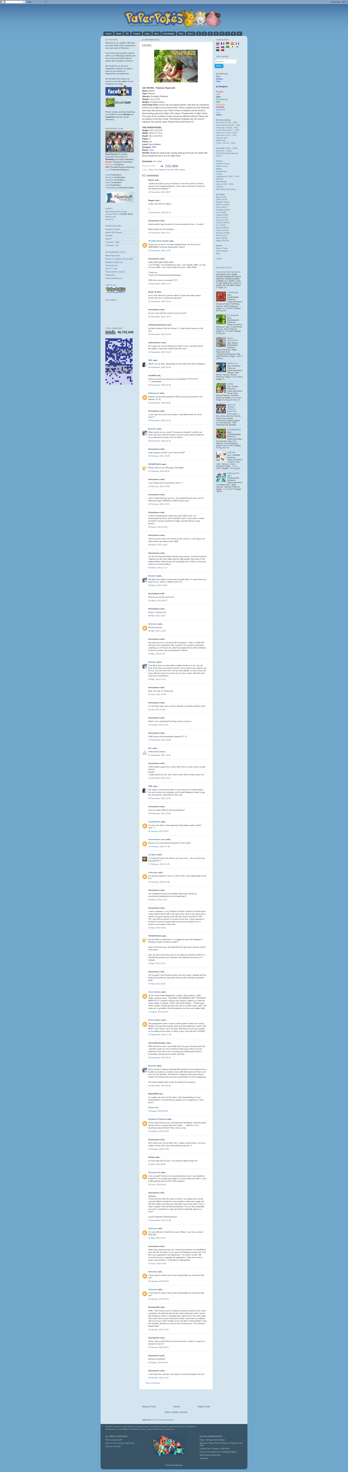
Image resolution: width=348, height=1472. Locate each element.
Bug (218, 197)
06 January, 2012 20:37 (158, 831)
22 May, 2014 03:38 (156, 1164)
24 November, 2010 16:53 (159, 367)
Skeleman (109, 177)
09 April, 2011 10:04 (156, 616)
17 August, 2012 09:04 (158, 1012)
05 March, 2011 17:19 (157, 568)
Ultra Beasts (221, 182)
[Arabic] (218, 50)
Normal (170, 170)
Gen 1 (190, 33)
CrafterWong (110, 188)
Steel (218, 238)
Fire (218, 212)
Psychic (219, 233)
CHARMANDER (234, 430)
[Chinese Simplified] (223, 50)
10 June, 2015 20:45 (157, 1264)
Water (218, 241)
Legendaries (221, 176)
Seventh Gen (221, 138)
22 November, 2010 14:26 (159, 317)
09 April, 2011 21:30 (156, 631)
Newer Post (149, 1406)
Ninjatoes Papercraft (114, 262)
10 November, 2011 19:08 (159, 740)
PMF (176, 170)
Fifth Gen (220, 133)
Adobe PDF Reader (113, 232)
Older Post (204, 1406)
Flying (218, 215)
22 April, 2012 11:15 (156, 963)
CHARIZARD (232, 293)
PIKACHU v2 (232, 363)
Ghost (218, 218)
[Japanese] (233, 47)
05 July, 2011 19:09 (156, 710)
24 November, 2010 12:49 (159, 352)
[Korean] (238, 47)
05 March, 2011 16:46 (157, 545)
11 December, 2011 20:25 (159, 778)
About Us (109, 219)
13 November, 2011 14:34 (159, 755)
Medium (162, 170)
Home (108, 33)
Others (219, 115)
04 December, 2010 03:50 (159, 403)
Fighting (219, 210)
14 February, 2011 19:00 (159, 486)
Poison (219, 230)
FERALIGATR (233, 473)
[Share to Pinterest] (176, 166)
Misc (156, 33)
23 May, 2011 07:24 (156, 679)
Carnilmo (109, 180)
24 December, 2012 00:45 (159, 1086)
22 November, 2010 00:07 (159, 192)
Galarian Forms (223, 164)
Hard (218, 81)
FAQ (181, 33)
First (156, 170)
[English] (218, 44)
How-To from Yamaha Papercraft (119, 1443)
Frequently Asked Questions (228, 272)
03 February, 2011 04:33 (159, 471)
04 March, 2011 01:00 (157, 527)
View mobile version (176, 1412)
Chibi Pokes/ (221, 153)
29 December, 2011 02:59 (159, 813)
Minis (218, 151)
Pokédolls (220, 148)
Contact (136, 33)
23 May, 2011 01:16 (156, 654)
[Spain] (233, 44)
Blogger (179, 1465)
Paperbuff (220, 110)
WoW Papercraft (112, 256)
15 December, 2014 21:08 (159, 1220)
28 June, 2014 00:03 (157, 1185)
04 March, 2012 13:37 (157, 900)
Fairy (218, 207)
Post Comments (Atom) (164, 1420)
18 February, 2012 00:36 (159, 882)
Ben (150, 748)
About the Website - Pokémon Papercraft (231, 408)
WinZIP (108, 239)
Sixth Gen (220, 135)
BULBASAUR (233, 315)
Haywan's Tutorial (113, 1446)
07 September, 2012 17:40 (159, 1035)
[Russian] (223, 47)
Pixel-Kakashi (222, 99)
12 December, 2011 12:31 (159, 798)
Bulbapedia (110, 275)
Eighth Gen (221, 140)
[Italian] (238, 44)
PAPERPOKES (154, 464)
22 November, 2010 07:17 (159, 233)
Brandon (152, 429)
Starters (219, 161)
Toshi (107, 175)
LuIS (107, 185)
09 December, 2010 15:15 (159, 441)
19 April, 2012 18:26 (157, 928)
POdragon (220, 105)
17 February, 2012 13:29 (159, 864)
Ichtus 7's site (111, 269)
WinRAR (109, 236)
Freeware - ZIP (111, 245)
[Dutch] (218, 47)
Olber (107, 182)
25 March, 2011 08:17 (157, 601)
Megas (219, 169)
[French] (223, 44)
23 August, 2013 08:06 (158, 1111)
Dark (218, 199)
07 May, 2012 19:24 (156, 984)
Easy (151, 170)
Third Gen (220, 128)
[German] (228, 44)
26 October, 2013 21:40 (158, 1149)
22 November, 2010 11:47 (159, 284)
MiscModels (168, 33)
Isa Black (152, 855)
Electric (219, 205)
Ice (217, 225)
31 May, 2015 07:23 (156, 1238)
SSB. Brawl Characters (226, 189)
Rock (218, 235)
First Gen (220, 123)
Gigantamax (221, 171)
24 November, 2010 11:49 (159, 334)
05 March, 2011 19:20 (157, 585)
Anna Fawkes (154, 992)
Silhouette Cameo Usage (116, 212)
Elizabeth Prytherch (157, 1119)
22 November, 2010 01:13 (159, 213)
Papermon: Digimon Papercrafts (119, 259)
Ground (219, 223)
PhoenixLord (154, 1172)
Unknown (152, 624)
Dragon (219, 202)
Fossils (219, 174)
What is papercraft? (113, 1440)
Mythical (219, 179)
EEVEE (230, 384)
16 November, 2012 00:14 (159, 1058)
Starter (182, 170)
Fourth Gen (221, 130)
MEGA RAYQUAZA (232, 339)
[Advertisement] (176, 1397)
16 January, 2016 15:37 (158, 1330)
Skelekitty (220, 107)
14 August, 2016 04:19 (158, 1362)
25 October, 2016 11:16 (158, 1378)
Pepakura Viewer (112, 229)
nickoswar (153, 872)
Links (147, 33)
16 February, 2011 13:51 (159, 504)
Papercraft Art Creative (115, 272)
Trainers (219, 187)
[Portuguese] (228, 47)
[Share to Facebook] (174, 166)
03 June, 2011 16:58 (157, 694)
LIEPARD (231, 453)
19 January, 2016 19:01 (158, 1347)
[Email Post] (162, 166)
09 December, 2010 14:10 (159, 420)
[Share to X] (171, 166)
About (118, 33)
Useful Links (110, 217)
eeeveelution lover (156, 839)
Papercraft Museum (113, 278)
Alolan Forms (222, 166)
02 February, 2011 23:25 (159, 456)
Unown (219, 184)
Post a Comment (153, 1383)
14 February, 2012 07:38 (159, 846)
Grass (218, 220)
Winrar (156, 582)
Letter (159, 161)
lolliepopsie (153, 393)
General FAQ (111, 214)
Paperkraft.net (111, 265)
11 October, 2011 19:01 (158, 725)
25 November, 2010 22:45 (159, 385)
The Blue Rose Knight (158, 241)
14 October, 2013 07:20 (158, 1131)
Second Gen (221, 125)
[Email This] (166, 166)
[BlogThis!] (169, 166)
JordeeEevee (154, 822)
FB (127, 33)
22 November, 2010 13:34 (159, 301)
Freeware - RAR (112, 242)
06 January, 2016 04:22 (158, 1281)
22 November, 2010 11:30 (159, 251)
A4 (154, 161)
